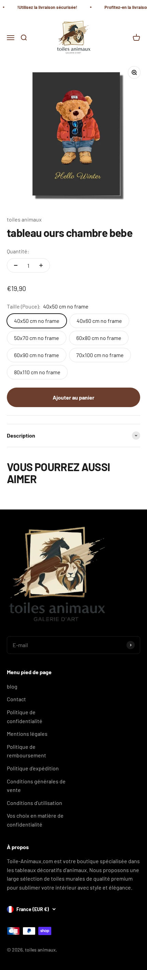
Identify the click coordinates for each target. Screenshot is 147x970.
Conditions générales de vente (36, 785)
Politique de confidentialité (24, 716)
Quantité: (18, 251)
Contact (16, 699)
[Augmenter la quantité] (41, 265)
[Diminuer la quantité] (15, 265)
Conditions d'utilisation (34, 802)
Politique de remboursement (26, 751)
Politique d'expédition (33, 768)
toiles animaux (24, 219)
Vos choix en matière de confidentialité (35, 820)
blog (12, 686)
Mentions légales (27, 733)
